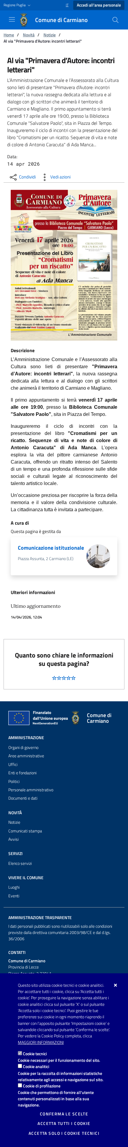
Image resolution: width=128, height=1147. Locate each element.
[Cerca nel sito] (115, 20)
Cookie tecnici (35, 1053)
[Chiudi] (115, 985)
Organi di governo (23, 747)
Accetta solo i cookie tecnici (64, 1133)
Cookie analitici (36, 1066)
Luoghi (14, 887)
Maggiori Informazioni (41, 1042)
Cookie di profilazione (41, 1086)
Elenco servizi (20, 863)
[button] (18, 5)
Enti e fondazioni (22, 773)
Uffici (13, 764)
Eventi (13, 896)
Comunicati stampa (25, 831)
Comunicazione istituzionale (51, 548)
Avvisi (13, 839)
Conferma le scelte (64, 1114)
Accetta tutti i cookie (64, 1123)
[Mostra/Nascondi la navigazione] (11, 19)
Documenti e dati (23, 798)
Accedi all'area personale (99, 5)
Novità (29, 35)
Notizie (49, 35)
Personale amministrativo (30, 790)
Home (9, 35)
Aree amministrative (26, 756)
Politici (14, 781)
